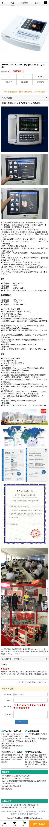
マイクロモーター (29, 807)
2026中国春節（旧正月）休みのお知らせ (15, 776)
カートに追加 (39, 824)
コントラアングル (20, 805)
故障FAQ (14, 814)
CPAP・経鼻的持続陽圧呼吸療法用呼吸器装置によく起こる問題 (23, 781)
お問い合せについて (16, 811)
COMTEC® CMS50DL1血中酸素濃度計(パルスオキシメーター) (25, 649)
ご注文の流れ (33, 814)
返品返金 (42, 811)
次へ (33, 682)
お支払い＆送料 (30, 811)
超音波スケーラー (34, 805)
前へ (28, 682)
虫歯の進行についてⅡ (8, 784)
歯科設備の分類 (6, 789)
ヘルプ (3, 811)
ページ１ (21, 682)
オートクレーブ (6, 805)
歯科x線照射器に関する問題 (11, 786)
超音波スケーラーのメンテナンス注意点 (15, 778)
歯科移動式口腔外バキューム (11, 807)
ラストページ (41, 682)
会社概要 (23, 814)
